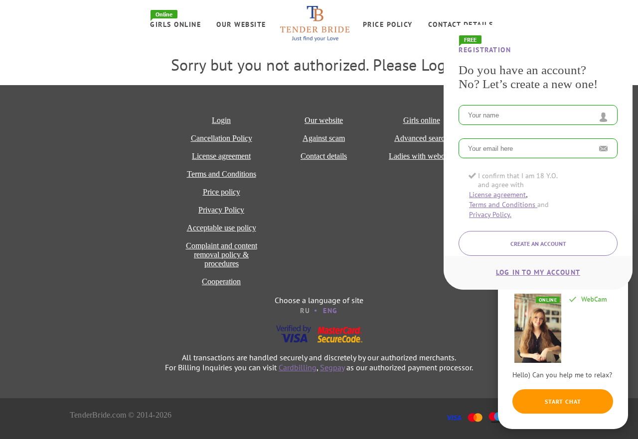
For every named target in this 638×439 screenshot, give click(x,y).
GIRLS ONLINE (175, 24)
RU (305, 310)
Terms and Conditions (503, 204)
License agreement (497, 194)
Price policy (388, 24)
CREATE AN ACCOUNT (538, 243)
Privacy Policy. (490, 214)
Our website (241, 24)
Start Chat (563, 401)
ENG (330, 310)
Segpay (332, 367)
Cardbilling (298, 367)
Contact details (460, 24)
